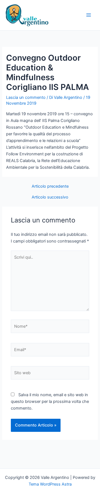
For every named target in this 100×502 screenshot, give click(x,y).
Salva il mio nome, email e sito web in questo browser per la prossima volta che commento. (50, 401)
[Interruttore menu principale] (88, 15)
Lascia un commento (26, 97)
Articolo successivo (50, 197)
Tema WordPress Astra (50, 484)
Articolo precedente (50, 186)
